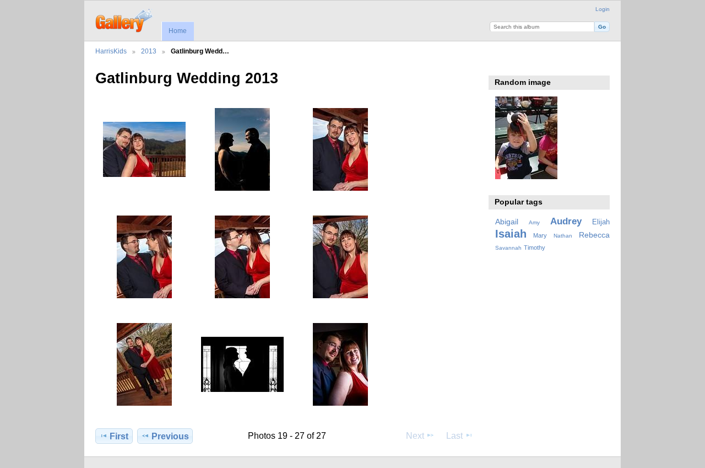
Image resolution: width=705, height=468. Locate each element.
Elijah (601, 222)
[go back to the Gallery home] (124, 19)
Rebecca (594, 234)
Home (178, 31)
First (119, 436)
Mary (540, 235)
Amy (534, 222)
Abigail (506, 221)
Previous (170, 436)
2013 (148, 51)
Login (602, 9)
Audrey (566, 221)
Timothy (534, 247)
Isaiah (511, 234)
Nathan (563, 236)
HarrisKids (111, 51)
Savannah (508, 248)
